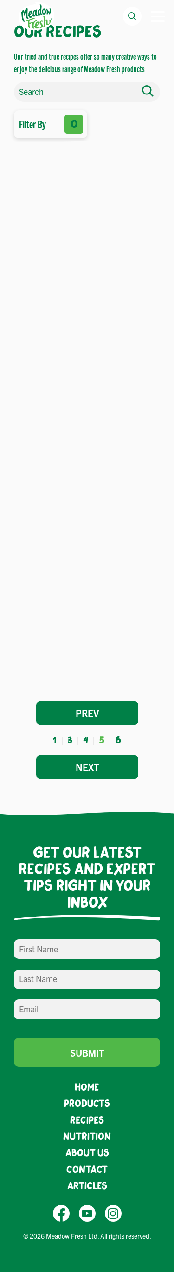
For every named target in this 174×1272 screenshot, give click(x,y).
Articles (87, 1185)
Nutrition (87, 1136)
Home (87, 1086)
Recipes (87, 1119)
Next (87, 767)
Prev (87, 713)
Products (87, 1103)
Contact (87, 1169)
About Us (87, 1152)
